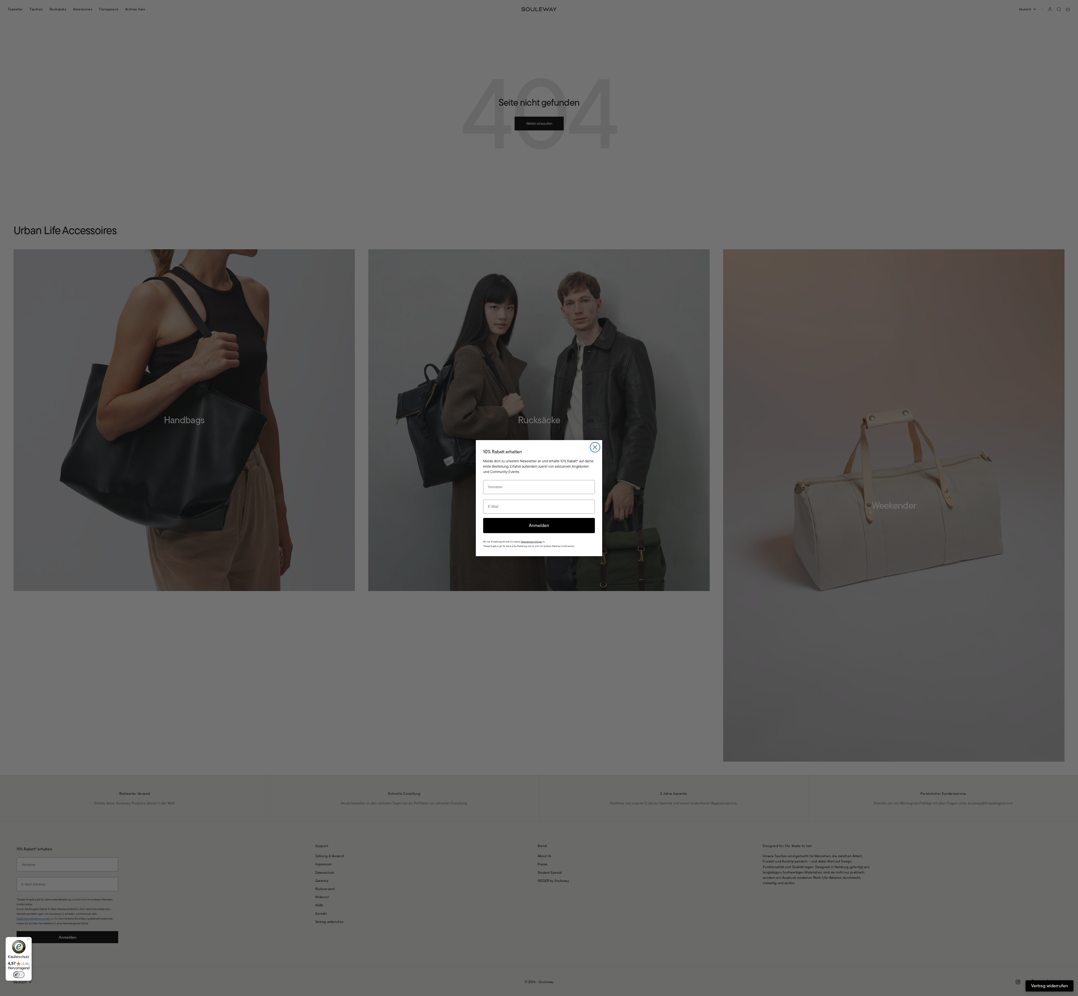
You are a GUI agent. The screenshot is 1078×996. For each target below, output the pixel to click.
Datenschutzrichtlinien (531, 541)
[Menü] (28, 940)
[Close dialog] (595, 447)
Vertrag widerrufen (1049, 986)
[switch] (18, 974)
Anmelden (539, 525)
